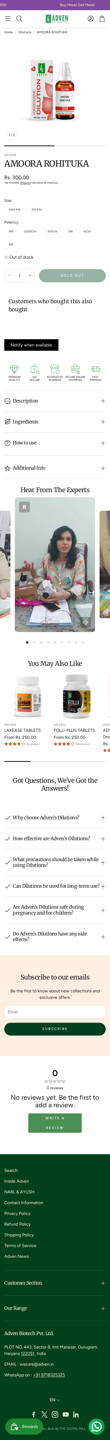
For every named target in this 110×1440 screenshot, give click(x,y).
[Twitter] (44, 1414)
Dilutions (25, 32)
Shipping (25, 182)
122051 (27, 1353)
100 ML (15, 209)
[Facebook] (33, 1414)
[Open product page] (28, 696)
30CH (52, 231)
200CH (30, 231)
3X (70, 231)
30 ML (37, 209)
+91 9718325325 (49, 1374)
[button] (7, 19)
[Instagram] (55, 1414)
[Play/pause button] (24, 507)
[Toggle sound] (85, 622)
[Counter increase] (29, 275)
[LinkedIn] (76, 1414)
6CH (87, 231)
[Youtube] (65, 1414)
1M (11, 231)
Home (8, 32)
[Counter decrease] (9, 275)
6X (11, 244)
